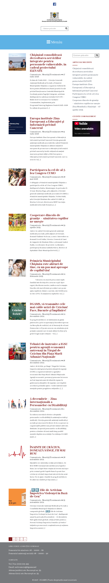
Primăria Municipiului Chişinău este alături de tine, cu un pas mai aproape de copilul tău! (49, 265)
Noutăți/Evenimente (51, 74)
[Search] (66, 28)
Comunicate (35, 74)
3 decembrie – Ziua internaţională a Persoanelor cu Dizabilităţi (48, 402)
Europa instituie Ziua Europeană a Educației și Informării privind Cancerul (47, 123)
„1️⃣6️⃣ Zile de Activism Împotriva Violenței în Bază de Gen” (49, 493)
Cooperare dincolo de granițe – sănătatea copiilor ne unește (49, 218)
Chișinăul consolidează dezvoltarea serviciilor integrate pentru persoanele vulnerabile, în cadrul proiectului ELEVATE (48, 63)
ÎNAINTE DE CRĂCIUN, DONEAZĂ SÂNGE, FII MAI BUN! (47, 450)
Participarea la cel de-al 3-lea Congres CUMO (48, 172)
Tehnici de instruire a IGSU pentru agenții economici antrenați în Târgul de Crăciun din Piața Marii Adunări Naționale (49, 351)
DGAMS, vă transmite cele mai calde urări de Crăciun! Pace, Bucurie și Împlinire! (49, 307)
